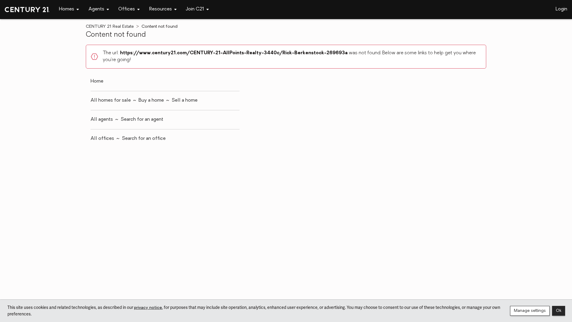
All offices (102, 138)
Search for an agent (142, 119)
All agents (102, 119)
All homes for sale (111, 100)
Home (97, 81)
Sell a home (185, 100)
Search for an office (144, 138)
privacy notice (148, 308)
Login (561, 9)
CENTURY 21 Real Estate (110, 26)
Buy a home (151, 100)
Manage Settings (530, 311)
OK (558, 311)
